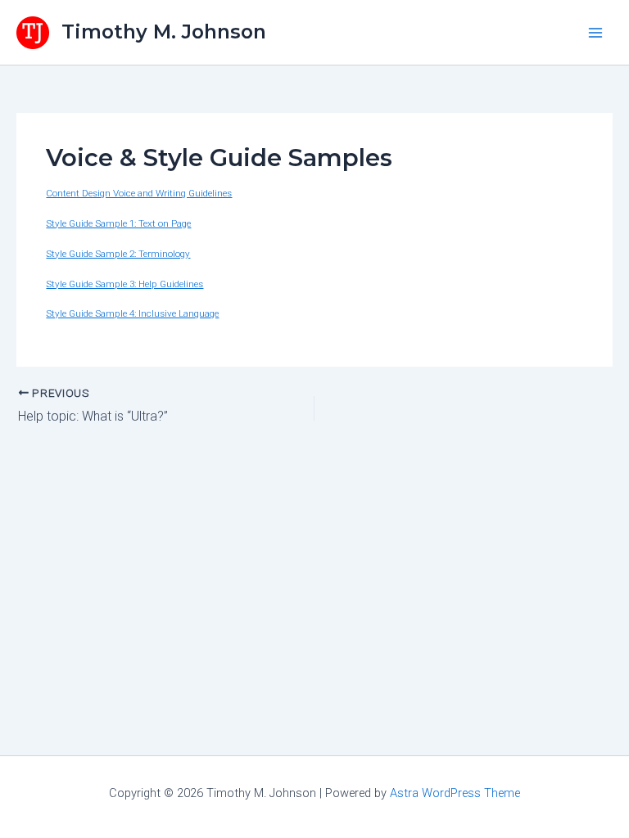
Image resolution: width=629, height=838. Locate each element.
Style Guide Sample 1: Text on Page (118, 223)
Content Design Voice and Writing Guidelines (139, 193)
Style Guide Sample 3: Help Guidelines (124, 284)
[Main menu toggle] (595, 33)
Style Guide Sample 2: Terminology (118, 253)
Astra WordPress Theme (455, 793)
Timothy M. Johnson (163, 31)
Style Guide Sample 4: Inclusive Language (132, 313)
